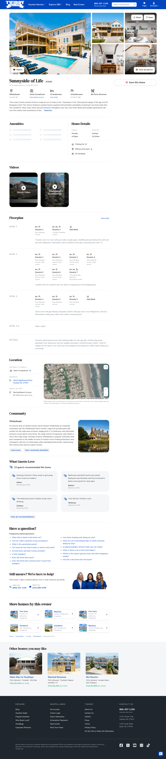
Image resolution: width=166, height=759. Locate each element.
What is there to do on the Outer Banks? (79, 550)
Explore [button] (55, 4)
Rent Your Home (56, 727)
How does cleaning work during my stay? (79, 537)
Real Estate (79, 4)
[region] (76, 381)
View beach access (37, 97)
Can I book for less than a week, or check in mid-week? (33, 547)
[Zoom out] (106, 394)
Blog (68, 4)
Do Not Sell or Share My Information (99, 731)
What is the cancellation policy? (24, 544)
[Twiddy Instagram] (142, 746)
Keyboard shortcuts (80, 398)
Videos (19, 69)
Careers (88, 716)
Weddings (19, 724)
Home (11, 636)
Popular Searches (22, 716)
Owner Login (55, 713)
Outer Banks (20, 636)
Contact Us (89, 713)
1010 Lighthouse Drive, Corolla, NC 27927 (23, 85)
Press (87, 720)
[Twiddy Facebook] (122, 746)
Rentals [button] (36, 4)
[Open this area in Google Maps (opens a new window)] (48, 397)
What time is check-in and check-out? (26, 537)
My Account (55, 709)
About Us (88, 709)
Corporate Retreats (23, 727)
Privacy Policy (90, 727)
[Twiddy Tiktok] (148, 746)
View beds (54, 97)
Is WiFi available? (19, 554)
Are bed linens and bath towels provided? (28, 551)
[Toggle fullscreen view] (106, 367)
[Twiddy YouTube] (135, 746)
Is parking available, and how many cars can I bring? (83, 547)
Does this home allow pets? (23, 557)
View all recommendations (22, 517)
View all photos (145, 69)
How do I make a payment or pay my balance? (30, 541)
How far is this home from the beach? (77, 559)
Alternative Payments (59, 720)
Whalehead (37, 636)
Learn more (16, 450)
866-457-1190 (127, 709)
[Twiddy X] (129, 746)
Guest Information (57, 716)
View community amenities (36, 450)
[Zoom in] (106, 389)
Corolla (28, 636)
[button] (154, 4)
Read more (48, 110)
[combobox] (124, 4)
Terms (107, 398)
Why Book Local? (22, 720)
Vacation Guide (21, 713)
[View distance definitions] (30, 371)
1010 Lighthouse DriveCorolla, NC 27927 (22, 381)
